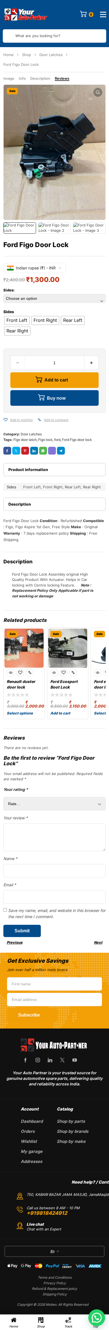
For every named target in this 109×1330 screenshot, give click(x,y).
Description (40, 78)
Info (22, 78)
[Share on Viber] (52, 451)
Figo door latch (25, 440)
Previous (14, 942)
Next (98, 942)
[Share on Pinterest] (25, 451)
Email (9, 884)
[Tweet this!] (16, 451)
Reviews (62, 78)
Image (8, 78)
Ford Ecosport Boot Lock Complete (64, 687)
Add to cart (56, 380)
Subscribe (29, 1015)
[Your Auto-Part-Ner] (26, 14)
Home (8, 54)
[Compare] (39, 419)
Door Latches (51, 54)
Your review (15, 817)
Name (10, 858)
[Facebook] (25, 1060)
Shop (26, 54)
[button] (97, 92)
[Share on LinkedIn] (34, 451)
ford (57, 440)
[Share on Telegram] (61, 451)
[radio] (16, 320)
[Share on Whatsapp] (43, 451)
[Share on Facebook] (7, 451)
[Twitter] (62, 1060)
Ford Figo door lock (77, 440)
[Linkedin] (50, 1060)
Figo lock (45, 440)
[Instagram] (37, 1060)
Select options (20, 713)
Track (68, 1326)
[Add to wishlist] (5, 419)
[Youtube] (74, 1060)
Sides (8, 311)
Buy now (56, 398)
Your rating (15, 789)
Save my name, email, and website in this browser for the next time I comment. (56, 913)
